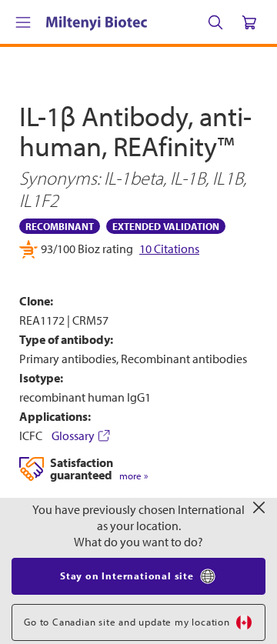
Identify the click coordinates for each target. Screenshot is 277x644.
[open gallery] (138, 397)
